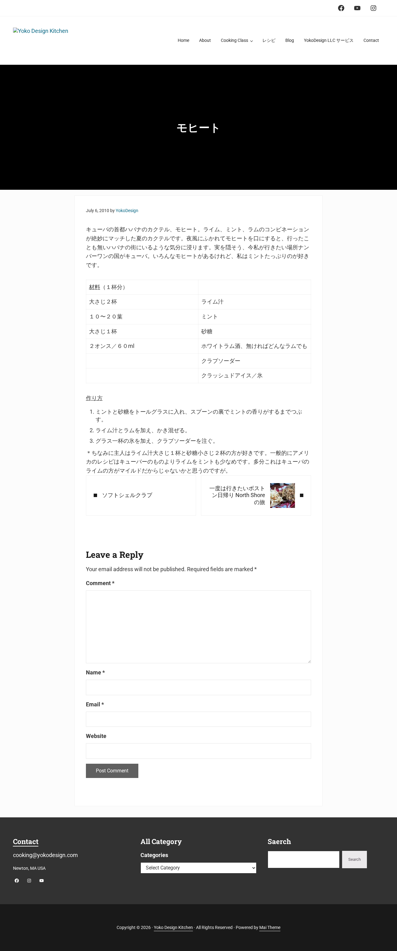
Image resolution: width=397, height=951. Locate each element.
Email (95, 704)
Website (96, 736)
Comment (100, 583)
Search (354, 859)
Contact (25, 841)
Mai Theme (269, 927)
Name (95, 672)
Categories (154, 855)
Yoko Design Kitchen (173, 927)
